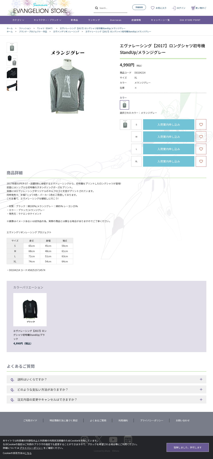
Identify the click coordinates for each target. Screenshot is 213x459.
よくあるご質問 (98, 420)
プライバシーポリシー (151, 420)
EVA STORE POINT (190, 19)
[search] (96, 7)
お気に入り (161, 7)
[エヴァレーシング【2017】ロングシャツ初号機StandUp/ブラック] (30, 309)
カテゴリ (17, 19)
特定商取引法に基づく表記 (64, 420)
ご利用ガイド (30, 420)
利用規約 (123, 420)
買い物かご (201, 7)
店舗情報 (136, 19)
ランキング (94, 19)
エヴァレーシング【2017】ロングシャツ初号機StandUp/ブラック (30, 334)
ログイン (181, 7)
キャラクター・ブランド (46, 19)
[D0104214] (12, 47)
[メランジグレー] (67, 85)
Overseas (115, 19)
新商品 (74, 19)
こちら (28, 453)
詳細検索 (139, 7)
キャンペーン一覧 (160, 19)
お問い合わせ (183, 420)
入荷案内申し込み (168, 124)
